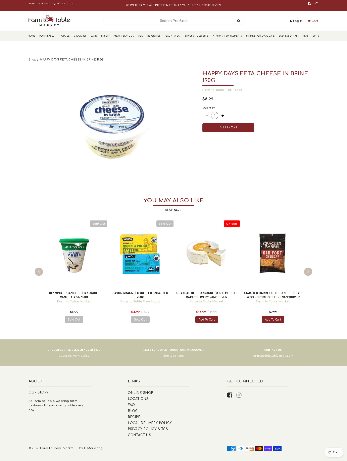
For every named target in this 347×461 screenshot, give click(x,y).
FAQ (131, 405)
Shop (32, 59)
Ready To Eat (173, 36)
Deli (140, 36)
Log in (298, 21)
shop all (172, 210)
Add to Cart (207, 319)
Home (31, 36)
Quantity (208, 108)
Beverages (153, 36)
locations (177, 355)
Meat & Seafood (124, 36)
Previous (39, 271)
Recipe (134, 417)
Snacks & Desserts (196, 36)
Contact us (139, 435)
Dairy (94, 36)
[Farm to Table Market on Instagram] (316, 3)
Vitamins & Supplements (227, 36)
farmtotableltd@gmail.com (273, 355)
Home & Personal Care (260, 36)
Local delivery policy (74, 355)
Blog (133, 411)
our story (39, 392)
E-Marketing (93, 448)
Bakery (105, 36)
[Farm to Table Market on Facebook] (310, 3)
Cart (315, 21)
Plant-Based (46, 36)
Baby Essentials (289, 36)
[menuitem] (31, 36)
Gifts (316, 36)
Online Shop (140, 393)
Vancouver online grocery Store (51, 3)
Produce (64, 36)
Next (308, 271)
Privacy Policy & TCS (148, 429)
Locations (138, 399)
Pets (306, 36)
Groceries (80, 36)
